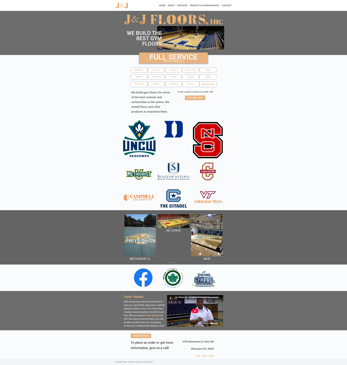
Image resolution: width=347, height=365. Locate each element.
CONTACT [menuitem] (227, 5)
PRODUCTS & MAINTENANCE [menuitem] (204, 5)
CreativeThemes (147, 362)
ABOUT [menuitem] (171, 5)
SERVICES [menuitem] (182, 5)
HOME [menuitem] (162, 5)
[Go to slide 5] (176, 262)
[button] (126, 237)
